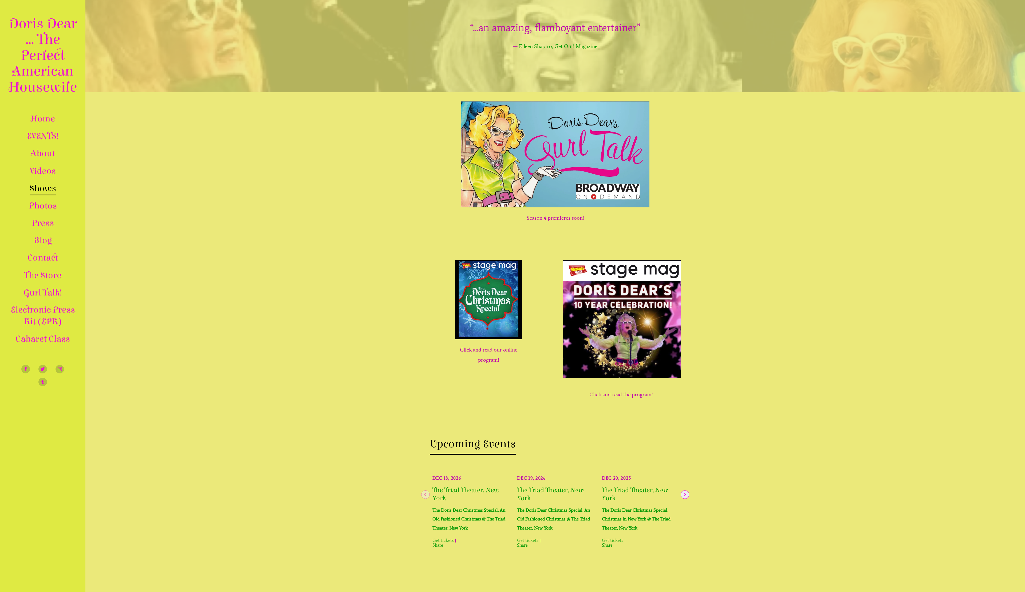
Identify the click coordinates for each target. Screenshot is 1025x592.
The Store (42, 275)
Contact (42, 257)
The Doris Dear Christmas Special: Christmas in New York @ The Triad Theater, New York (636, 518)
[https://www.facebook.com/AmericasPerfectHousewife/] (25, 369)
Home (43, 118)
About (43, 153)
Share (437, 545)
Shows (43, 188)
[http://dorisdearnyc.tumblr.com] (42, 382)
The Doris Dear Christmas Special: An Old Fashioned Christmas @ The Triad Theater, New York (469, 518)
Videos (43, 171)
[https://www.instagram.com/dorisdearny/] (60, 369)
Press (43, 223)
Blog (43, 240)
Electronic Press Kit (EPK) (42, 316)
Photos (43, 205)
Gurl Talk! (42, 292)
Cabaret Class (42, 339)
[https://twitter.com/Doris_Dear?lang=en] (42, 369)
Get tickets (443, 540)
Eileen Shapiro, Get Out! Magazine (558, 46)
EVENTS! (43, 136)
